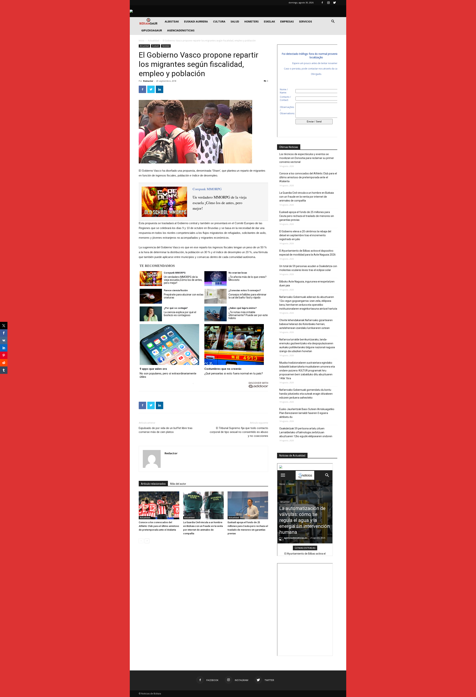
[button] (332, 22)
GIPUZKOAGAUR (151, 30)
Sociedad (166, 46)
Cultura (219, 21)
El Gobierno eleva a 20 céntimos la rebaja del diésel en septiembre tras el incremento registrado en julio (305, 235)
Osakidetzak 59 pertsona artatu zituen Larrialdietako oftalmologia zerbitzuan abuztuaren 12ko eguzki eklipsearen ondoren (305, 432)
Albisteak (172, 21)
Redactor (148, 80)
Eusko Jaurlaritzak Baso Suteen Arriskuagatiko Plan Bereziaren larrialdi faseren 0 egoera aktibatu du (306, 413)
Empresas (287, 21)
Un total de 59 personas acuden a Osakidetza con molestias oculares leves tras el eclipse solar (308, 268)
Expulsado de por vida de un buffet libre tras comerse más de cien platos (165, 430)
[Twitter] (334, 2)
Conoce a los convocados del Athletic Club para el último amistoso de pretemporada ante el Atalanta (159, 526)
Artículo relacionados (153, 483)
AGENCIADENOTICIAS (180, 30)
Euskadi (155, 46)
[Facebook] (322, 2)
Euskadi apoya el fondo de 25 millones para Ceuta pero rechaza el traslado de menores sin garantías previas (306, 216)
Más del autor (178, 483)
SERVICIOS (305, 21)
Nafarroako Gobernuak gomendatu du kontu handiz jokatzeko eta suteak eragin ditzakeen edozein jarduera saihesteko (306, 393)
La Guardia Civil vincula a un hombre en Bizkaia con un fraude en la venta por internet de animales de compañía (306, 196)
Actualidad (153, 40)
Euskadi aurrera (196, 21)
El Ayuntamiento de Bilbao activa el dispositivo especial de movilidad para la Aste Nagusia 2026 (307, 252)
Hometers (251, 21)
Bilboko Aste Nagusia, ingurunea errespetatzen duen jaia (307, 283)
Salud (235, 21)
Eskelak (269, 21)
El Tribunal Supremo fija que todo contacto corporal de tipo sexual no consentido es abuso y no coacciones (239, 432)
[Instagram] (328, 2)
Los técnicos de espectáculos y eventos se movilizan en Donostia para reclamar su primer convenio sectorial (306, 158)
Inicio (141, 40)
